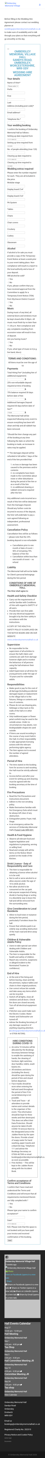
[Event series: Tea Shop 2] (21, 1344)
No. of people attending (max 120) (22, 149)
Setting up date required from (20, 136)
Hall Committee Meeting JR (19, 1360)
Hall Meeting (11, 1333)
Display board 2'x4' (15, 189)
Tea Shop (9, 1347)
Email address (13, 112)
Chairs (10, 216)
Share (9, 1281)
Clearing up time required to (19, 162)
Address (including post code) (20, 106)
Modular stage (13, 182)
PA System (12, 202)
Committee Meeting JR (16, 1374)
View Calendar (10, 1395)
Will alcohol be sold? (16, 276)
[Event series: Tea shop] (21, 1385)
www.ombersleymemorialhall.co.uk (22, 640)
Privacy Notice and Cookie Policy (18, 1435)
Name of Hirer (13, 83)
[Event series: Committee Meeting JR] (21, 1371)
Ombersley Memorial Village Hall (20, 1261)
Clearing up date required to (19, 156)
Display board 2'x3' (15, 196)
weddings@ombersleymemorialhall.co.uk (22, 29)
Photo (10, 1271)
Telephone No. (14, 119)
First (9, 96)
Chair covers (12, 222)
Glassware (11, 242)
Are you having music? (17, 339)
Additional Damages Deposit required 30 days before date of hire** (20, 405)
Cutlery (10, 236)
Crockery (11, 229)
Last (9, 102)
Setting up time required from (20, 142)
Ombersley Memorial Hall (15, 1338)
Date (9, 1220)
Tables (10, 209)
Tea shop (9, 1387)
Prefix (9, 89)
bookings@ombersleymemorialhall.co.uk (22, 1424)
